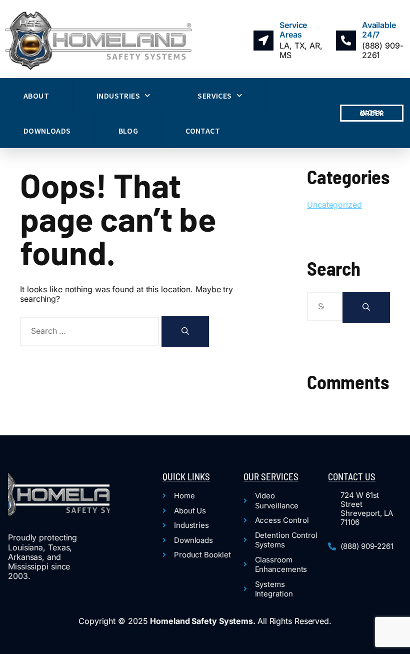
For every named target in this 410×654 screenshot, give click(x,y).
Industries (118, 96)
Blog (128, 131)
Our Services (271, 476)
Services (215, 96)
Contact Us (352, 476)
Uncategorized (334, 205)
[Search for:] (91, 331)
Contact (203, 131)
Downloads (47, 131)
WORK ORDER (372, 112)
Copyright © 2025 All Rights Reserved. (205, 621)
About (36, 96)
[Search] (185, 331)
